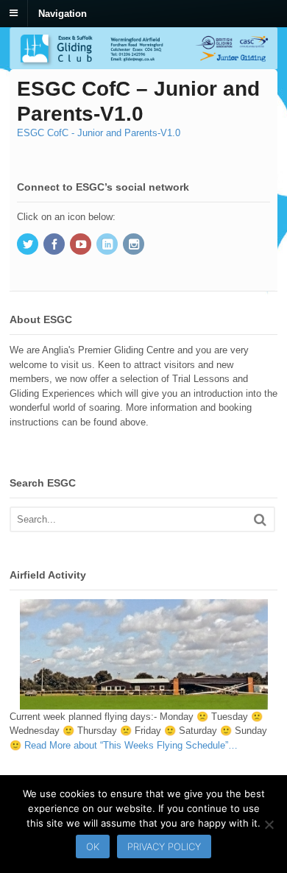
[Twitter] (28, 245)
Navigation (62, 12)
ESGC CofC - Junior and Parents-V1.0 (98, 132)
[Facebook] (55, 245)
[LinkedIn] (108, 245)
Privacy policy (164, 846)
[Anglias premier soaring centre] (143, 62)
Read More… (131, 745)
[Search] (260, 519)
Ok (92, 846)
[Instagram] (134, 245)
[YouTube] (81, 245)
